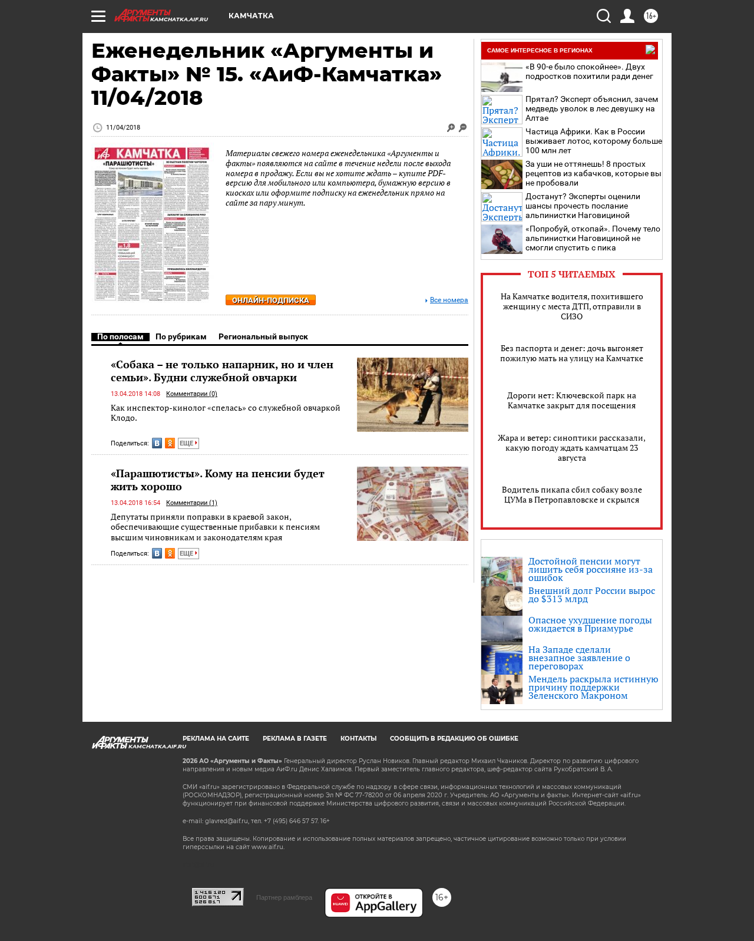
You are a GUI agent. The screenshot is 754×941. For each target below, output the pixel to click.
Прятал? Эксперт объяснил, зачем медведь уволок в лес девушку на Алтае (591, 108)
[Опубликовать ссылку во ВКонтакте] (157, 443)
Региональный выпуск (263, 336)
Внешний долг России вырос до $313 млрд (591, 594)
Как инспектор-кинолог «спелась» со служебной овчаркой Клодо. (225, 412)
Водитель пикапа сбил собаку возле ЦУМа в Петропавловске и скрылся (572, 494)
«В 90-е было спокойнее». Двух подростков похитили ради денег (589, 71)
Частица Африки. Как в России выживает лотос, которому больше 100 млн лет (593, 141)
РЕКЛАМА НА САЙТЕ (216, 738)
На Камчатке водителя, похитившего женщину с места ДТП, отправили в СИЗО (572, 306)
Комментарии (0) (191, 394)
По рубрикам (181, 336)
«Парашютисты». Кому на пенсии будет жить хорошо (218, 479)
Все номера (449, 300)
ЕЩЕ (187, 443)
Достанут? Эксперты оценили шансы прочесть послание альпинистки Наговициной (582, 205)
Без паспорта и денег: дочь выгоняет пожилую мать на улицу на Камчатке (571, 353)
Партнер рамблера (284, 897)
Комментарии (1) (191, 503)
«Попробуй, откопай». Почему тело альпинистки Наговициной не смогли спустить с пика (592, 238)
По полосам (120, 336)
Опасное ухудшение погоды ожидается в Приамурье (590, 624)
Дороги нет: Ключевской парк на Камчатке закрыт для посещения (571, 400)
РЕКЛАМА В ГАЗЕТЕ (295, 738)
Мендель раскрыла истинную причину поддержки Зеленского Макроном (593, 687)
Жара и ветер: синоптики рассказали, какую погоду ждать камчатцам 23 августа (572, 447)
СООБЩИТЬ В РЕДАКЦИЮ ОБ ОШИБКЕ (454, 738)
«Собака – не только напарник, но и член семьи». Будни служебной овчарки (222, 370)
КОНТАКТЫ (358, 738)
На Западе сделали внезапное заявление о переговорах (579, 657)
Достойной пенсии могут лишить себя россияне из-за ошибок (590, 569)
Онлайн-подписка (270, 300)
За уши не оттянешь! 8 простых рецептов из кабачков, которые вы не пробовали (593, 173)
